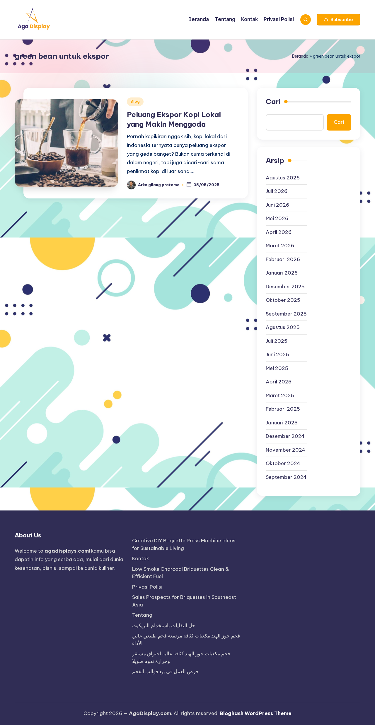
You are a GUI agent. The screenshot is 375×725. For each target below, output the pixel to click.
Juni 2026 (277, 205)
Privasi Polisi (147, 587)
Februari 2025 (283, 409)
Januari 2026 (282, 273)
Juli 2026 (276, 191)
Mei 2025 (277, 368)
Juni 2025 (277, 354)
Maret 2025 (280, 395)
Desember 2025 (285, 286)
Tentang (142, 615)
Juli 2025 (276, 341)
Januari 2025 (282, 422)
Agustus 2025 (283, 327)
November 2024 (285, 450)
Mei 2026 (277, 218)
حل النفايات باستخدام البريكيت (163, 625)
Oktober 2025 (283, 300)
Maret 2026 (280, 245)
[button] (338, 19)
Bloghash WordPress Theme (256, 713)
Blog (135, 101)
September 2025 (286, 314)
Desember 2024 (285, 436)
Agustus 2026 (283, 177)
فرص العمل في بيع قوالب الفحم (165, 671)
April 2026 (279, 232)
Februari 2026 (283, 259)
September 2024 (286, 477)
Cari (273, 101)
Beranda (300, 56)
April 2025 (279, 381)
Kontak (140, 558)
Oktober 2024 (283, 463)
